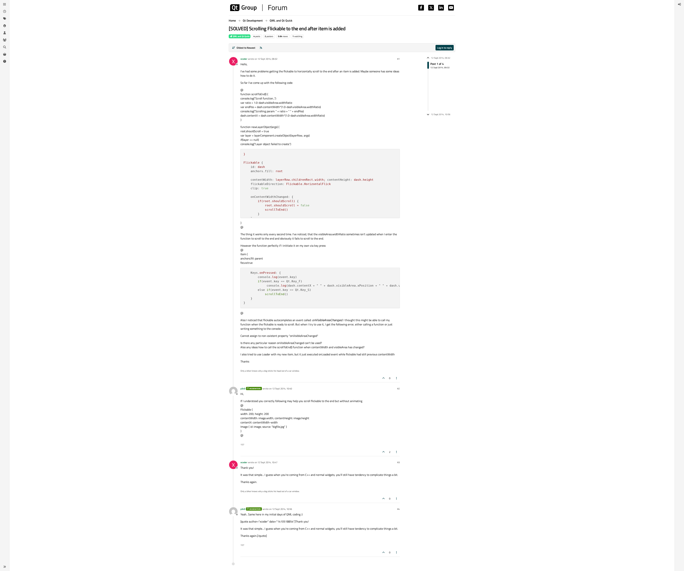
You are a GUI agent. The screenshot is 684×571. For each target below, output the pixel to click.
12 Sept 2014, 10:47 (267, 462)
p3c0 (242, 388)
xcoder (243, 59)
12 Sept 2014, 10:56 (282, 509)
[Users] (4, 33)
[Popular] (4, 26)
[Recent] (4, 11)
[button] (4, 567)
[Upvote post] (383, 378)
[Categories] (4, 4)
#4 (398, 509)
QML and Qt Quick (241, 36)
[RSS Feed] (261, 47)
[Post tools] (396, 378)
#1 (398, 59)
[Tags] (4, 18)
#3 (398, 462)
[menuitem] (679, 4)
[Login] (679, 4)
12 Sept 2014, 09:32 (267, 59)
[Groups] (4, 40)
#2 (398, 388)
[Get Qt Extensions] (4, 54)
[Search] (4, 47)
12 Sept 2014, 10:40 (282, 388)
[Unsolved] (4, 61)
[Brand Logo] (258, 7)
